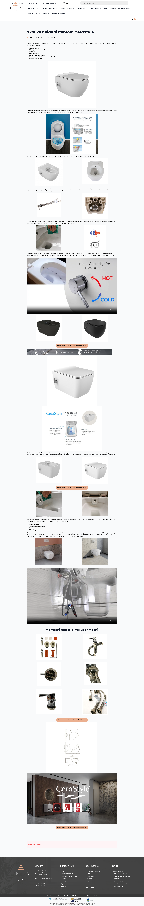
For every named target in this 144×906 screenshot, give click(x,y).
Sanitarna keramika (33, 8)
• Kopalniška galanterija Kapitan (121, 884)
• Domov (63, 871)
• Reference (89, 879)
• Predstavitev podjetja (93, 871)
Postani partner (32, 3)
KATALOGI (90, 887)
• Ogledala (63, 884)
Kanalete (113, 8)
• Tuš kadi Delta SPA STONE (120, 874)
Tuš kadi (62, 8)
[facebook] (60, 3)
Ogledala (90, 8)
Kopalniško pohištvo (124, 8)
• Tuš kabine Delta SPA (118, 871)
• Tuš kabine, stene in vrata (68, 876)
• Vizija (88, 874)
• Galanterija (64, 881)
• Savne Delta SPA (117, 886)
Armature (98, 8)
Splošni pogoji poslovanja (77, 895)
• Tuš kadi (63, 879)
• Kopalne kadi (116, 879)
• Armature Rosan (117, 881)
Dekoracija (30, 14)
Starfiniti (66, 895)
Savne (106, 8)
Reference (46, 14)
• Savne (62, 889)
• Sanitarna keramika (66, 874)
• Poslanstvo (90, 876)
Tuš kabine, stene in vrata (49, 8)
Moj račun (21, 3)
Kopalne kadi (71, 8)
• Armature (63, 886)
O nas (11, 3)
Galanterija (81, 8)
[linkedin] (70, 3)
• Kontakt (89, 881)
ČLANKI (115, 866)
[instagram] (64, 3)
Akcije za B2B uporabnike (49, 3)
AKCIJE (38, 14)
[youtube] (67, 3)
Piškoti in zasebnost (91, 895)
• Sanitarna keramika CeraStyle (121, 876)
